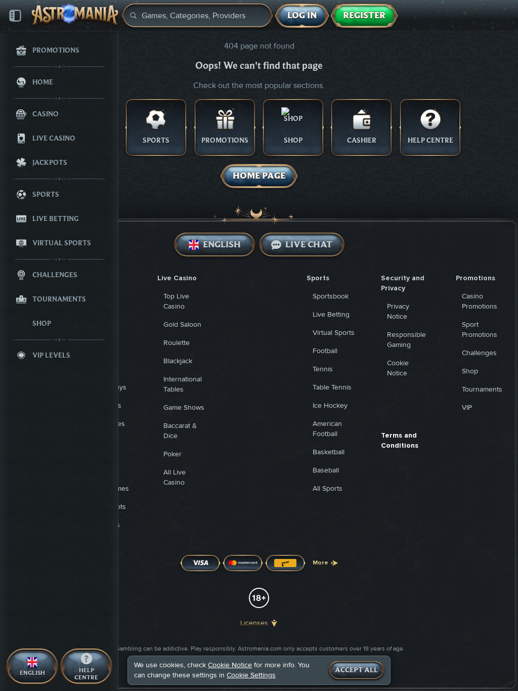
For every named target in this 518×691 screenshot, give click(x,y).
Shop (470, 371)
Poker (172, 454)
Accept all (356, 670)
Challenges (479, 353)
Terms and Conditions (399, 440)
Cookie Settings (251, 675)
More (320, 563)
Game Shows (183, 407)
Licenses (254, 623)
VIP (467, 407)
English (221, 244)
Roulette (176, 342)
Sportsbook (331, 296)
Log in (302, 15)
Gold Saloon (182, 324)
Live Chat (308, 244)
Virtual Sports (334, 332)
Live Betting (331, 314)
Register (364, 15)
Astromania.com (260, 649)
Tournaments (482, 389)
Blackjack (177, 361)
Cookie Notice (230, 665)
